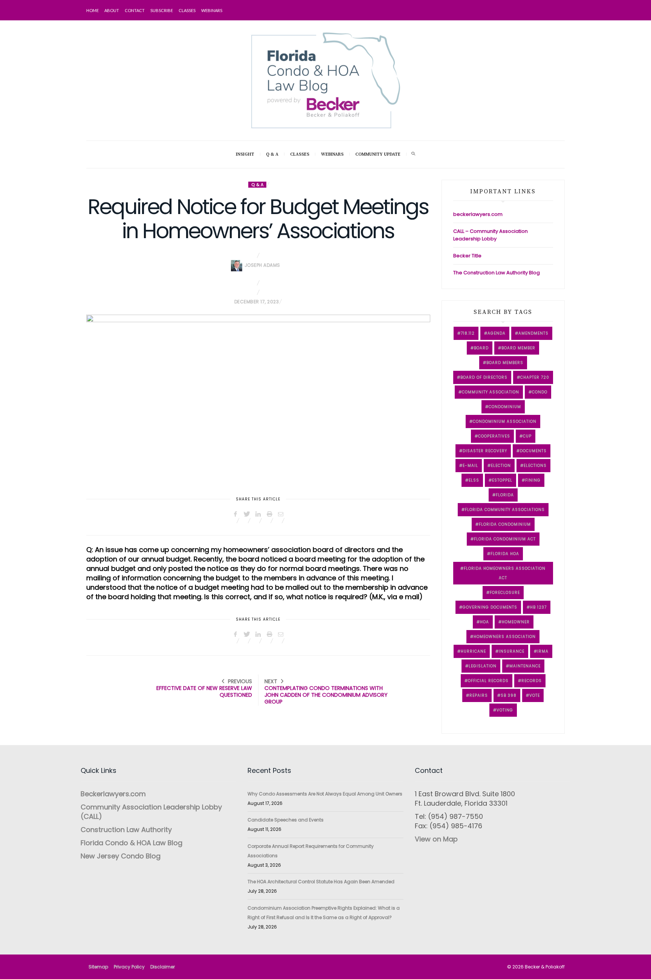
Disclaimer (162, 967)
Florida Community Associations (505, 509)
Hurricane (473, 651)
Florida (505, 495)
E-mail (470, 465)
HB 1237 (538, 607)
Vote (534, 695)
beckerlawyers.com (478, 214)
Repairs (478, 695)
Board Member (518, 348)
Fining (533, 480)
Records (531, 681)
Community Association (490, 392)
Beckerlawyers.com (113, 793)
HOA (484, 622)
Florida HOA (505, 554)
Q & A (272, 154)
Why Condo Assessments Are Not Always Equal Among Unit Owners (325, 794)
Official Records (488, 681)
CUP (527, 436)
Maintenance (525, 666)
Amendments (533, 333)
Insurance (511, 651)
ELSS (474, 480)
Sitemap (98, 967)
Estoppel (502, 480)
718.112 (468, 333)
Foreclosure (505, 592)
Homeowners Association (505, 636)
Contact (135, 10)
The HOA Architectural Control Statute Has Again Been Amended (321, 881)
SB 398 (509, 695)
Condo (539, 392)
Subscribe (161, 10)
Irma (543, 651)
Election (501, 465)
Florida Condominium (505, 524)
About (111, 10)
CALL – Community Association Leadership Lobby (490, 235)
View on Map (436, 839)
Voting (505, 710)
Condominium (505, 407)
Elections (535, 465)
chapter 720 (534, 377)
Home (92, 10)
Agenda (496, 333)
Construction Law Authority (126, 829)
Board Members (504, 363)
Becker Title (467, 255)
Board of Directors (483, 377)
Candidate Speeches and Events (286, 820)
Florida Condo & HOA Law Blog (131, 842)
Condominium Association (504, 421)
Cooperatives (494, 436)
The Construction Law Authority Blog (496, 272)
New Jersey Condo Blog (120, 856)
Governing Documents (490, 607)
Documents (533, 451)
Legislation (483, 666)
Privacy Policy (129, 967)
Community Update (377, 154)
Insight (245, 154)
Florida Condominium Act (505, 539)
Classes (187, 10)
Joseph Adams (262, 265)
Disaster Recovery (485, 451)
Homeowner (516, 622)
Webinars (211, 10)
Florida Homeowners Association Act (505, 573)
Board (481, 348)
